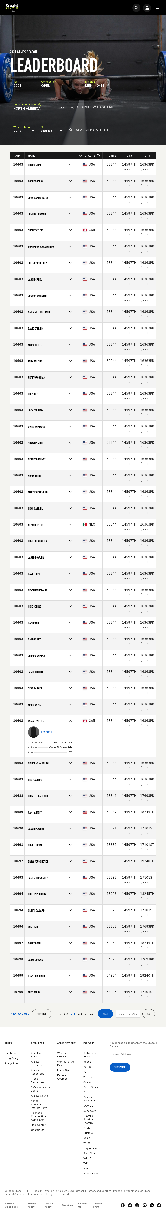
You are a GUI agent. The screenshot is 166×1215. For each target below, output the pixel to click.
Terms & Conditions (11, 1205)
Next (105, 1014)
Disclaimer (67, 1205)
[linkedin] (152, 1205)
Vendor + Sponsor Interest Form (39, 1104)
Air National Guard (90, 1055)
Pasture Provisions (89, 1099)
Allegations (11, 1063)
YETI (85, 1071)
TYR (85, 1163)
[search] (136, 8)
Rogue (87, 1061)
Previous (41, 1014)
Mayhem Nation (92, 1148)
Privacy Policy (31, 1205)
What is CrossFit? (63, 1055)
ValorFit (87, 1158)
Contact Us (37, 1129)
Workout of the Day (66, 1063)
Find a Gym (63, 1070)
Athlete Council (40, 1095)
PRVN (86, 1127)
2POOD (87, 1076)
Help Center (38, 1124)
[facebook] (123, 1205)
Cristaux (88, 1132)
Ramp (86, 1137)
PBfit (86, 1092)
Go (148, 1014)
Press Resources (37, 1080)
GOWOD (88, 1105)
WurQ (86, 1143)
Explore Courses (62, 1077)
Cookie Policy (48, 1205)
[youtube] (145, 1205)
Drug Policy (12, 1058)
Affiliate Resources (37, 1072)
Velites (87, 1066)
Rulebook (10, 1053)
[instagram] (137, 1205)
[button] (157, 8)
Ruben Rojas (90, 1173)
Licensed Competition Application (38, 1116)
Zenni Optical (91, 1087)
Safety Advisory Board (40, 1089)
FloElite (87, 1168)
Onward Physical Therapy (88, 1119)
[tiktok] (159, 1205)
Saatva (87, 1082)
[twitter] (130, 1205)
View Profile (47, 732)
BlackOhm (89, 1153)
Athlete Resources (37, 1063)
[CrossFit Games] (12, 7)
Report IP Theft (98, 1205)
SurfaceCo (89, 1110)
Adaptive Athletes (36, 1055)
